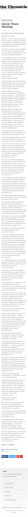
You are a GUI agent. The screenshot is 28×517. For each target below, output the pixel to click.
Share (5, 456)
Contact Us (8, 496)
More (7, 451)
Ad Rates (7, 491)
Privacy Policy (9, 487)
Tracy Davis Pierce (6, 30)
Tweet (13, 456)
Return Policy (9, 483)
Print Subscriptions (11, 500)
